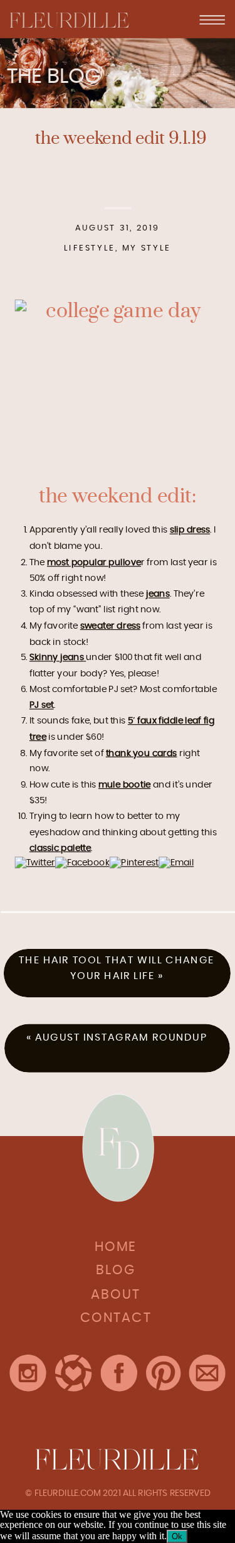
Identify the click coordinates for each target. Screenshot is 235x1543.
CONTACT (115, 1319)
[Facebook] (82, 862)
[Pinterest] (134, 862)
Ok (177, 1536)
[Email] (176, 862)
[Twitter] (34, 862)
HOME (116, 1247)
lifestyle (89, 248)
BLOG (116, 1271)
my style (146, 248)
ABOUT (115, 1295)
